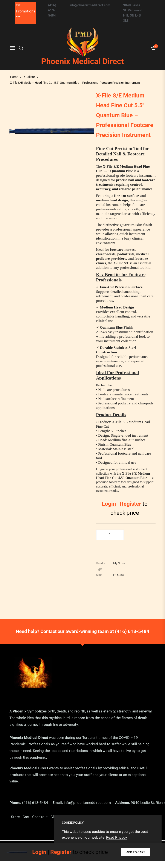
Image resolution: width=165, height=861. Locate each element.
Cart (26, 817)
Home (14, 77)
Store (15, 817)
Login (109, 504)
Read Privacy (116, 837)
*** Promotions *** (25, 11)
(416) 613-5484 (132, 631)
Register (130, 504)
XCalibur (29, 77)
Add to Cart (135, 852)
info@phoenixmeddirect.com (87, 802)
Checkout (40, 817)
